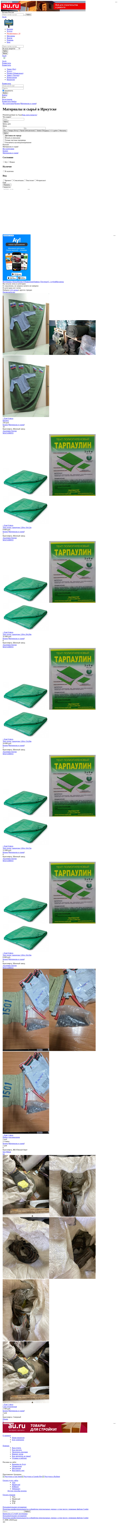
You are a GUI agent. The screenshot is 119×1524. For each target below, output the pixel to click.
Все (5, 131)
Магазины (63, 131)
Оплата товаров (9, 1495)
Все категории (8, 103)
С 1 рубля (54, 131)
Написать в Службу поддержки (15, 1514)
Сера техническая (10, 1407)
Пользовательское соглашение (15, 1507)
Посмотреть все (9, 292)
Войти (4, 95)
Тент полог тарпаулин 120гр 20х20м (17, 634)
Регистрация (7, 99)
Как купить (16, 1448)
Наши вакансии (18, 1438)
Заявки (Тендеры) (43, 131)
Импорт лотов (17, 1454)
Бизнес (17, 103)
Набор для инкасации (11, 1137)
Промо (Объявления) (27, 131)
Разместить (6, 63)
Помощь (6, 1446)
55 (12, 433)
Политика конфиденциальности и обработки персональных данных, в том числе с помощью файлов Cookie (45, 1509)
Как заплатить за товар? (21, 1456)
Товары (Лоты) (13, 131)
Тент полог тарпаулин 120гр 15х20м (17, 741)
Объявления (17, 1466)
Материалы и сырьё (28, 103)
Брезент (6, 421)
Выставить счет (18, 1470)
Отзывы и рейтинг (19, 1458)
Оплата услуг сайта (10, 1480)
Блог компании (18, 1440)
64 (4, 1154)
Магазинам (16, 1468)
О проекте (7, 1436)
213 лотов (14, 290)
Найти (5, 51)
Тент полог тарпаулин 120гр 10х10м (17, 955)
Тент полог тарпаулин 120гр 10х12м (17, 527)
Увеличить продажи (20, 1452)
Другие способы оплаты (17, 1491)
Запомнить (8, 91)
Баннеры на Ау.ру (19, 1464)
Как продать (17, 1450)
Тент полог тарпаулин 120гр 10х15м (17, 848)
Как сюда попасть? (29, 115)
